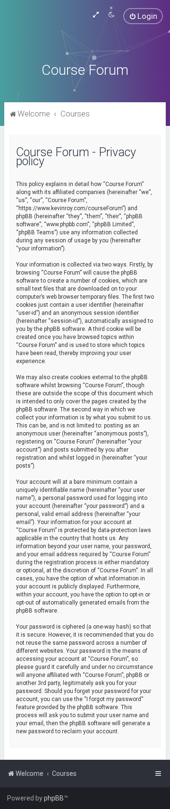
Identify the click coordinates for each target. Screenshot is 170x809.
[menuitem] (143, 16)
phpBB (54, 798)
